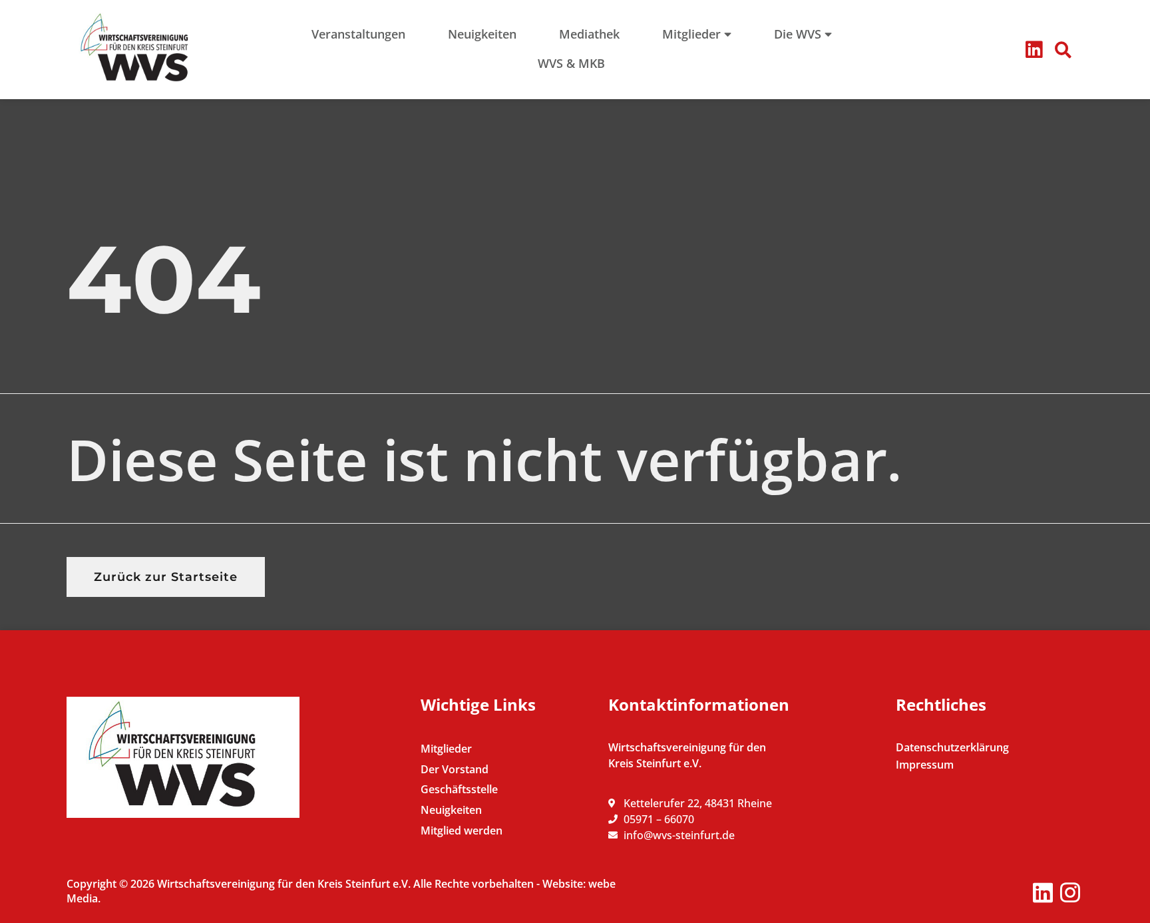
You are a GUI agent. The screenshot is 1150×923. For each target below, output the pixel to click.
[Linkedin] (1034, 49)
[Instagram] (1069, 892)
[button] (1063, 50)
